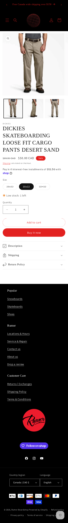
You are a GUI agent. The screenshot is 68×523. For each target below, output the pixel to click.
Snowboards (14, 298)
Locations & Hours (18, 333)
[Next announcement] (61, 5)
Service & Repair (17, 341)
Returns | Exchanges (19, 384)
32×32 (44, 187)
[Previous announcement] (7, 5)
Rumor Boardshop (20, 509)
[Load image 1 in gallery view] (13, 108)
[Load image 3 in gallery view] (54, 108)
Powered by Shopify (38, 509)
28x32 (12, 187)
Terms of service (34, 515)
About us (12, 356)
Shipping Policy (16, 391)
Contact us (13, 349)
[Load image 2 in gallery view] (34, 108)
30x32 (26, 186)
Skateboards (15, 306)
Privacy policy (17, 515)
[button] (7, 20)
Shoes (11, 314)
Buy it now (34, 232)
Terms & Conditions (19, 399)
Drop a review (15, 364)
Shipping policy (53, 515)
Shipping (6, 163)
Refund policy (57, 509)
